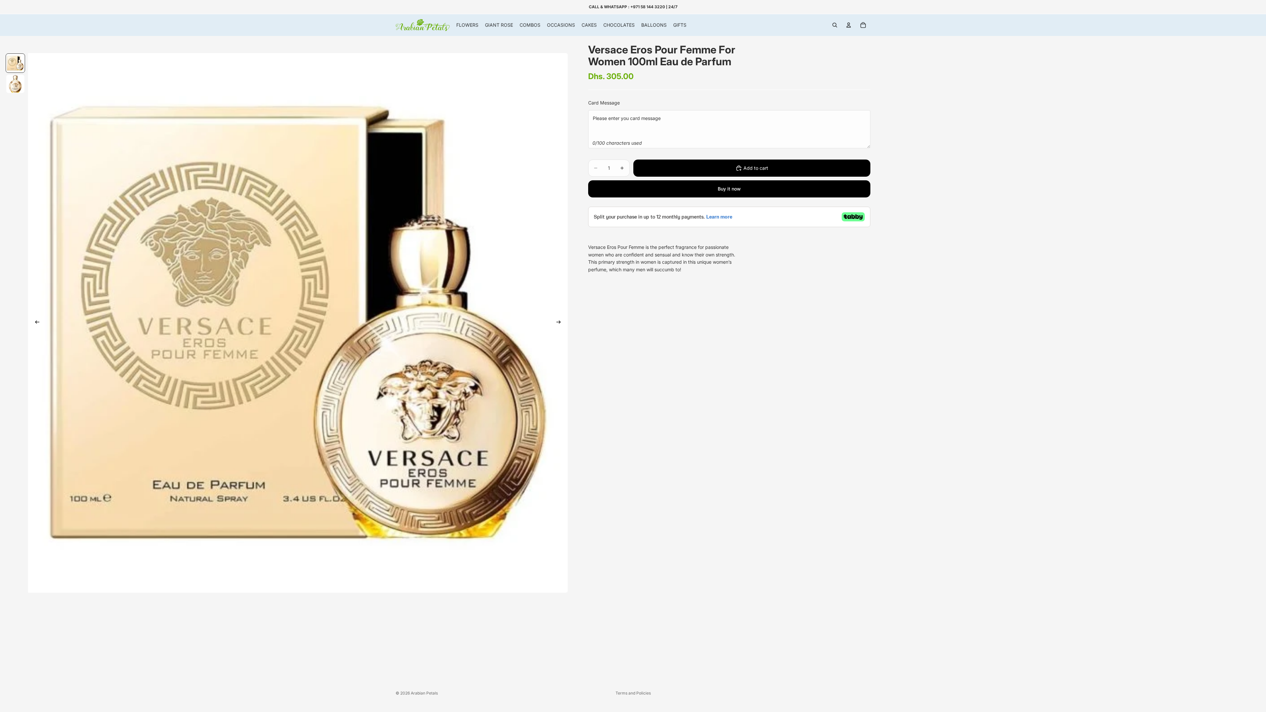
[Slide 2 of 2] (15, 84)
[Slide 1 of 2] (15, 63)
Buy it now (729, 189)
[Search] (835, 25)
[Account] (848, 25)
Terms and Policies (633, 693)
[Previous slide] (35, 323)
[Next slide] (560, 323)
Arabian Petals (424, 693)
